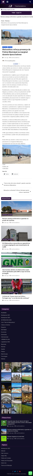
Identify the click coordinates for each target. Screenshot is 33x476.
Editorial (3, 451)
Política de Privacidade (6, 460)
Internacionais (4, 337)
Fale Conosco (4, 453)
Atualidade (3, 312)
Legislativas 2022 (5, 342)
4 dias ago (6, 249)
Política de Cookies (6, 458)
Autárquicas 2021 (5, 315)
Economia (3, 332)
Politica (3, 351)
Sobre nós (3, 463)
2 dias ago (6, 222)
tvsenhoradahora (15, 57)
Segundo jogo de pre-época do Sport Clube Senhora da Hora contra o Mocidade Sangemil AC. (19, 422)
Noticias (10, 47)
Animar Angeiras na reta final (15, 436)
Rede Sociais (4, 354)
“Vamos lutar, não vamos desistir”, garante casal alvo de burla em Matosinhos (17, 184)
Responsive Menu (30, 9)
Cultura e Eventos (5, 325)
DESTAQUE (5, 47)
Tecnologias (4, 356)
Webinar (3, 359)
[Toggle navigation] (7, 2)
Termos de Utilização (6, 465)
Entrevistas (4, 334)
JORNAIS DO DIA (5, 339)
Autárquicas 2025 (5, 317)
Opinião (3, 349)
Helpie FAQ (4, 455)
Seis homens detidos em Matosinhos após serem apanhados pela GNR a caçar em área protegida (16, 271)
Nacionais (3, 344)
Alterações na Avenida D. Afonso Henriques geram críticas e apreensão (16, 191)
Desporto (5, 292)
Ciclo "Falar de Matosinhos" (8, 322)
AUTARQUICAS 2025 (6, 320)
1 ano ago (6, 57)
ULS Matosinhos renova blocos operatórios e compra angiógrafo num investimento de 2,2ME (16, 245)
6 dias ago (6, 275)
